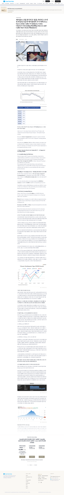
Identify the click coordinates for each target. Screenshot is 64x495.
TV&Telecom (18, 17)
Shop (59, 3)
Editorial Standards (45, 475)
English (47, 1)
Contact (39, 477)
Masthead (39, 475)
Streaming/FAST (22, 3)
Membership (28, 483)
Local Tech (51, 3)
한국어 (44, 1)
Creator (27, 3)
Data (43, 3)
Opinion (31, 3)
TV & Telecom (39, 3)
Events (47, 3)
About (56, 3)
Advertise (43, 477)
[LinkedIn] (41, 482)
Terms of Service (40, 480)
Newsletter (39, 478)
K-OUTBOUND (7, 3)
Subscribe (58, 1)
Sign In (53, 1)
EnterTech (12, 3)
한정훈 (17, 39)
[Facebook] (39, 482)
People (35, 3)
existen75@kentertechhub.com (55, 476)
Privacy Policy (44, 478)
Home (3, 3)
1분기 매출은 (24, 428)
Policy (17, 3)
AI (15, 3)
